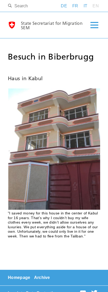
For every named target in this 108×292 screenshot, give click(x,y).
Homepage (19, 277)
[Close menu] (94, 25)
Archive (42, 277)
